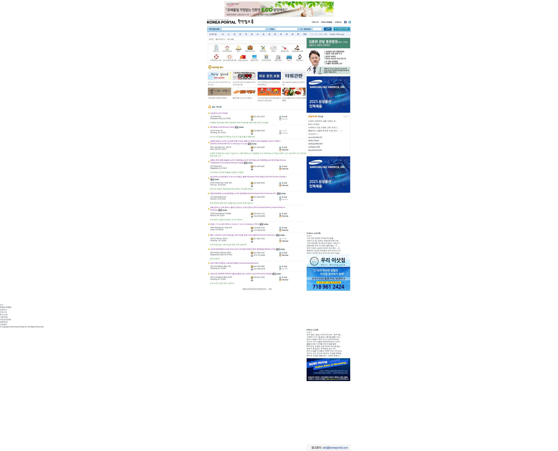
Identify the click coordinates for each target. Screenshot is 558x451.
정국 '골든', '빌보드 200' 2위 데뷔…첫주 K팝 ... (324, 335)
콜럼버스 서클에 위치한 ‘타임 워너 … (324, 131)
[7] (257, 289)
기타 (304, 34)
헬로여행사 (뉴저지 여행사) (242, 98)
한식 (321, 34)
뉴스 (1, 305)
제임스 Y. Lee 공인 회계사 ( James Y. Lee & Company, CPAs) (234, 224)
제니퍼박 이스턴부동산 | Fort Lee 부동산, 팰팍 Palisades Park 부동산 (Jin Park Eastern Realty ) (248, 177)
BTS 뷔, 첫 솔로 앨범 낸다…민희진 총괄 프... (324, 356)
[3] (248, 289)
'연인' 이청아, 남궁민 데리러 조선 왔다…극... (324, 248)
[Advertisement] (328, 212)
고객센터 (3, 324)
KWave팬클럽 (326, 22)
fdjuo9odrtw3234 (315, 150)
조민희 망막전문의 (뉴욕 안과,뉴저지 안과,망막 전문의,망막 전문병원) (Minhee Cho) (243, 249)
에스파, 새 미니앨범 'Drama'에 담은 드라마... (324, 342)
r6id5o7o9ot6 (313, 140)
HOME (211, 39)
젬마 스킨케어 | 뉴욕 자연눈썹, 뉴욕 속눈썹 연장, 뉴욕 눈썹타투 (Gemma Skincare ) (243, 235)
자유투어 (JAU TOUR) (219, 113)
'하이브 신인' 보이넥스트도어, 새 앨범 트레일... (325, 353)
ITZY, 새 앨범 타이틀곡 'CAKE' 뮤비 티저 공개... (325, 351)
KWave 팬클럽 (5, 307)
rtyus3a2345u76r (315, 137)
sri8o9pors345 (314, 147)
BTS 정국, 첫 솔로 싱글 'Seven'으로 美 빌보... (324, 346)
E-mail (284, 117)
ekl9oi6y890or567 (315, 144)
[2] (246, 289)
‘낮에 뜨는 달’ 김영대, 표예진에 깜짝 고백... (323, 241)
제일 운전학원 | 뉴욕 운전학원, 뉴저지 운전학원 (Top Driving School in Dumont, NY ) (243, 193)
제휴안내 (3, 322)
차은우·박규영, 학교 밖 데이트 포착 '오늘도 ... (324, 253)
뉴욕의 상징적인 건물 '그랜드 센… (322, 121)
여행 (325, 34)
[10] (264, 289)
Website (285, 150)
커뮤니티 (315, 22)
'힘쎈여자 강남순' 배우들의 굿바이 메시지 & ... (324, 251)
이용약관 (3, 317)
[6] (255, 289)
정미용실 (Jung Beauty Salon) (222, 127)
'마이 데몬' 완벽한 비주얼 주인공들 (320, 238)
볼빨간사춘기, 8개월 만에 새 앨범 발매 (321, 344)
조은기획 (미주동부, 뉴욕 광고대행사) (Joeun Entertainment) (234, 263)
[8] (259, 289)
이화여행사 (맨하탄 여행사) (217, 98)
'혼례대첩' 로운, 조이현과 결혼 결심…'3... (322, 246)
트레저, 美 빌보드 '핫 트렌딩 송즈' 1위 (321, 349)
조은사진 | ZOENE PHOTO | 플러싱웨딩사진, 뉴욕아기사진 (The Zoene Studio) (241, 274)
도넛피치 (312, 134)
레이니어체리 (314, 124)
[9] (261, 289)
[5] (253, 289)
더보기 (309, 236)
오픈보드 (338, 22)
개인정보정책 (5, 320)
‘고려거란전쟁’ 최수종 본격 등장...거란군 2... (324, 243)
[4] (250, 289)
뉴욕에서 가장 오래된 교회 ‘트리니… (323, 127)
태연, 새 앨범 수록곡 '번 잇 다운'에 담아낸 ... (323, 339)
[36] (270, 289)
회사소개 (3, 315)
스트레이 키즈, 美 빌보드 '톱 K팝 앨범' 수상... (324, 337)
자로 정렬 (230, 39)
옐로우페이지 (220, 39)
